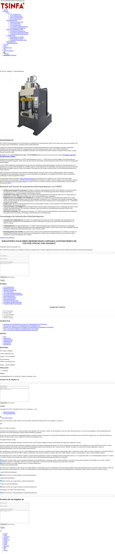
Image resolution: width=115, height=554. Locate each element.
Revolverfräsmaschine (9, 299)
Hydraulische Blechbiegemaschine (12, 302)
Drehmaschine (7, 338)
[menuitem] (59, 10)
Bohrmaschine (7, 344)
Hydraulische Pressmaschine (11, 300)
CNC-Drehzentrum (8, 291)
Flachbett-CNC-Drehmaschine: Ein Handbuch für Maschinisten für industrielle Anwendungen (28, 327)
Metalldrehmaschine (12, 20)
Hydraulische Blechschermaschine (12, 303)
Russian (5, 543)
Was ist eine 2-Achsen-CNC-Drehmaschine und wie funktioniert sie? (21, 325)
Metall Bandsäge (11, 41)
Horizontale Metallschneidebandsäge (13, 294)
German (5, 550)
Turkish (5, 541)
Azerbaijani (6, 536)
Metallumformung (8, 340)
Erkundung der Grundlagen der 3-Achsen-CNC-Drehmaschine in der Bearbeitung (25, 324)
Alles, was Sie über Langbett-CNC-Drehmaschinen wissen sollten (20, 328)
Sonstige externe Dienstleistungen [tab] (9, 465)
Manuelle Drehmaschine (9, 290)
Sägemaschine (7, 343)
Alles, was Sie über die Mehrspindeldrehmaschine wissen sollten (20, 330)
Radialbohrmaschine (12, 43)
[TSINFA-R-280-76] (12, 9)
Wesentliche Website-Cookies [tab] (8, 439)
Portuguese (6, 539)
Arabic (5, 535)
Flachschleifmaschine (9, 296)
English (5, 533)
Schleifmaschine (11, 35)
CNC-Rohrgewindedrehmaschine (12, 293)
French (5, 544)
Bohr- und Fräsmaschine (9, 297)
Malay (5, 547)
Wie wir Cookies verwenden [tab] (7, 428)
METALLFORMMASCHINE (15, 29)
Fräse (8, 13)
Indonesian (6, 546)
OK (1, 423)
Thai (4, 549)
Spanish (5, 538)
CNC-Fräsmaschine (8, 287)
